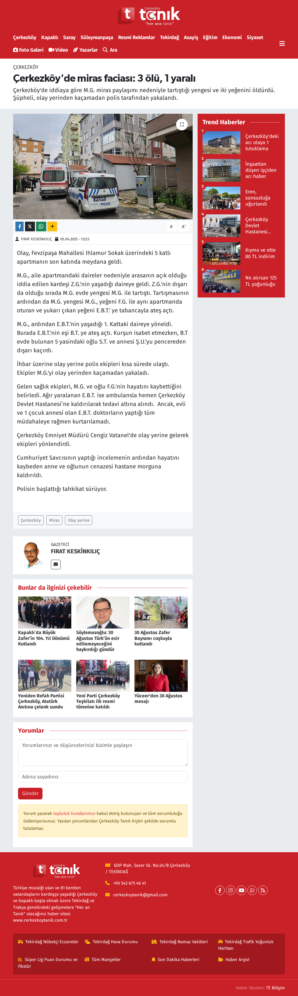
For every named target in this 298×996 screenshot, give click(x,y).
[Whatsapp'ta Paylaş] (41, 226)
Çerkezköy (24, 37)
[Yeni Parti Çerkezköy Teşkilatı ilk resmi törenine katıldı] (103, 675)
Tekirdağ (169, 37)
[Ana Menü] (282, 44)
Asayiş (191, 37)
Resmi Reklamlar (136, 37)
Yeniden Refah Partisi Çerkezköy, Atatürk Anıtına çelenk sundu (41, 701)
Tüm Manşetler (106, 959)
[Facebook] (220, 890)
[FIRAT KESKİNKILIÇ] (32, 555)
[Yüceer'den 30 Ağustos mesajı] (161, 675)
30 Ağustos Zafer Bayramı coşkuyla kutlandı (153, 638)
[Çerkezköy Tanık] (149, 16)
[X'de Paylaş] (30, 226)
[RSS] (263, 890)
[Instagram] (230, 890)
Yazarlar (88, 50)
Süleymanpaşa (97, 37)
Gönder (30, 793)
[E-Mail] (56, 564)
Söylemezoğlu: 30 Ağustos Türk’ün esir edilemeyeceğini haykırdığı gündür (97, 641)
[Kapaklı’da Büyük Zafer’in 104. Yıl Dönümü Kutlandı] (44, 612)
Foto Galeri (31, 50)
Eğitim (210, 37)
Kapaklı (49, 37)
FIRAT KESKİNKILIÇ (36, 239)
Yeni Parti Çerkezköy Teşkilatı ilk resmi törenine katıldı (98, 701)
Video (61, 50)
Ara (113, 50)
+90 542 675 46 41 (129, 883)
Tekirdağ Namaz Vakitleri (183, 941)
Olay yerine (79, 520)
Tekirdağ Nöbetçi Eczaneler (52, 941)
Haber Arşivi (237, 959)
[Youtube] (241, 890)
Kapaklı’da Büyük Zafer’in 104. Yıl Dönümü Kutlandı (44, 638)
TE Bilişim (275, 987)
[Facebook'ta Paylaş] (19, 226)
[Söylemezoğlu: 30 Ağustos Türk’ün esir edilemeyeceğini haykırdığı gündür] (103, 612)
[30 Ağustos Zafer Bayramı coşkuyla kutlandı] (161, 612)
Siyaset (255, 37)
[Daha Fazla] (52, 226)
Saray (69, 37)
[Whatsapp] (252, 890)
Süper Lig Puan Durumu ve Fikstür (48, 963)
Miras (54, 520)
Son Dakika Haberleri (178, 959)
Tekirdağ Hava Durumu (115, 941)
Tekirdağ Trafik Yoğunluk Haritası (246, 945)
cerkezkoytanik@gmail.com (140, 894)
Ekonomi (232, 37)
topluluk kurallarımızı (75, 813)
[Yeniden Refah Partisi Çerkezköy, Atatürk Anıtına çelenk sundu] (44, 675)
